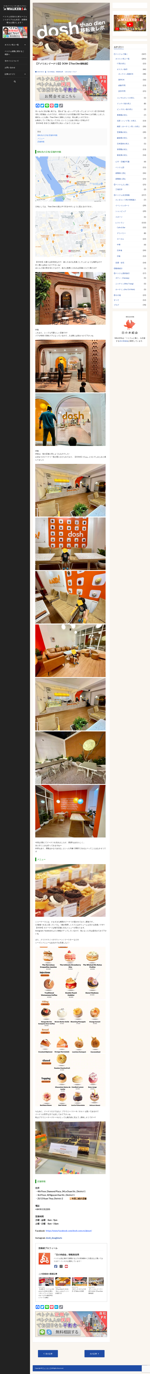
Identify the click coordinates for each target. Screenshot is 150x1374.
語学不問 (121, 91)
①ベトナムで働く (121, 54)
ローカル (120, 239)
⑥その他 (117, 295)
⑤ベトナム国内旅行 (81, 1285)
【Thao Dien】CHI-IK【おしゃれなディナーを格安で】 (62, 1291)
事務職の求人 (122, 115)
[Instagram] (61, 1266)
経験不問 (121, 85)
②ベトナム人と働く (122, 184)
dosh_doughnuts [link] (54, 1238)
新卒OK (121, 80)
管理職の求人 (122, 149)
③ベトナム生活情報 (122, 195)
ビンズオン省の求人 (125, 109)
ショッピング (120, 211)
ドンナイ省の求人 (124, 103)
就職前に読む (120, 173)
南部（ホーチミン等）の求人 (128, 126)
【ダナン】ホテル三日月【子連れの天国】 (79, 1290)
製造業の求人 (122, 155)
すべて (116, 300)
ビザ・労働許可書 (122, 162)
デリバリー (121, 233)
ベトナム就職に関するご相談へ (14, 52)
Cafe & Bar (68, 72)
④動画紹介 (118, 268)
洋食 (118, 256)
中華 (118, 245)
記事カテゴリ (10, 74)
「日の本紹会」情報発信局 (54, 72)
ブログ (74, 72)
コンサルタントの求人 (126, 98)
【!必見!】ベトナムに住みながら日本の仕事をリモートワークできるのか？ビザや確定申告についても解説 (46, 1293)
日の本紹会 (123, 341)
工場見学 (118, 189)
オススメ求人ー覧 (12, 45)
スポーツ (118, 217)
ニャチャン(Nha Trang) (124, 284)
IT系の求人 (121, 63)
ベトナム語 (119, 167)
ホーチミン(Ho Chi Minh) (125, 289)
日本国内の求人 (123, 144)
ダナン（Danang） (122, 278)
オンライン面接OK (125, 74)
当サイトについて (12, 61)
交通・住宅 (119, 263)
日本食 (119, 250)
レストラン (119, 223)
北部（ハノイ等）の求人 (126, 121)
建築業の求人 (122, 138)
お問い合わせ (10, 67)
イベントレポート (122, 205)
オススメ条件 (122, 69)
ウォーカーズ (47, 1368)
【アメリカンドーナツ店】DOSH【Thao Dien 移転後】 (62, 63)
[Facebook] (56, 1266)
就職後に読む (120, 179)
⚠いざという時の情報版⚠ (125, 200)
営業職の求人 (122, 132)
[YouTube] (66, 1266)
